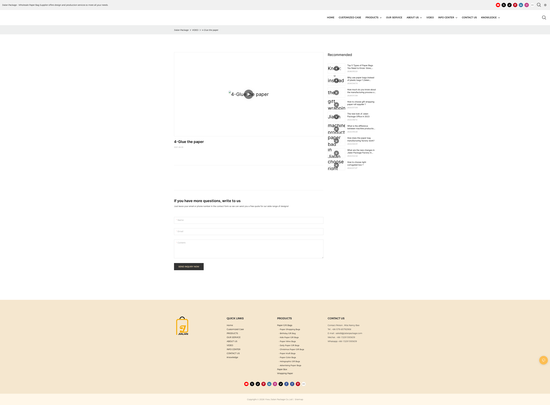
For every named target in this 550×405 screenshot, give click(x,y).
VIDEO (195, 30)
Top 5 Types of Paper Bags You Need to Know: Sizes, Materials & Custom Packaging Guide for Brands (361, 66)
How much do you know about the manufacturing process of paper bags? (361, 90)
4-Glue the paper (210, 30)
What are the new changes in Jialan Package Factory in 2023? (361, 151)
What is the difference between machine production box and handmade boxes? (361, 127)
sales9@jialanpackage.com (349, 333)
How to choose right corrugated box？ (356, 163)
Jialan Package (181, 30)
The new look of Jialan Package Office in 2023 (358, 114)
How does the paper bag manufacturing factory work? (360, 139)
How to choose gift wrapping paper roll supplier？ (360, 102)
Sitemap (298, 399)
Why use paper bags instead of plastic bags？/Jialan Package (360, 78)
